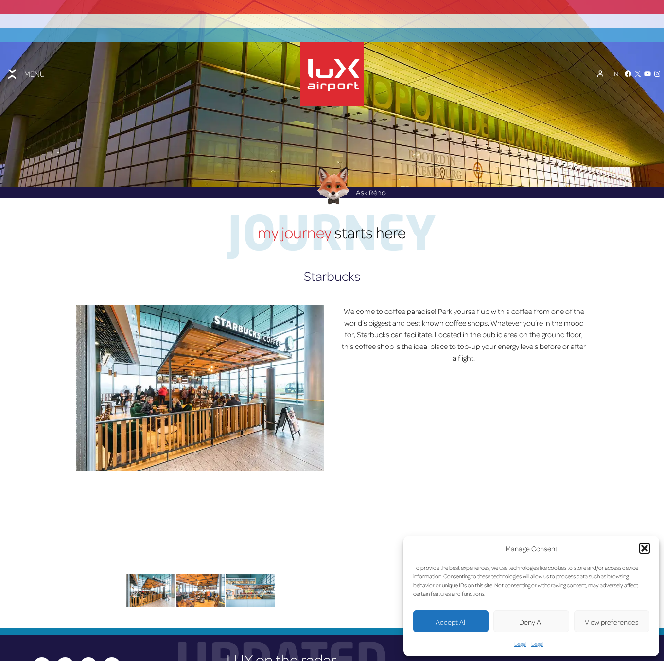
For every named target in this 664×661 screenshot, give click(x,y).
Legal (520, 643)
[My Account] (600, 74)
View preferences (612, 621)
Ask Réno (371, 192)
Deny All (531, 621)
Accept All (451, 621)
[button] (644, 548)
